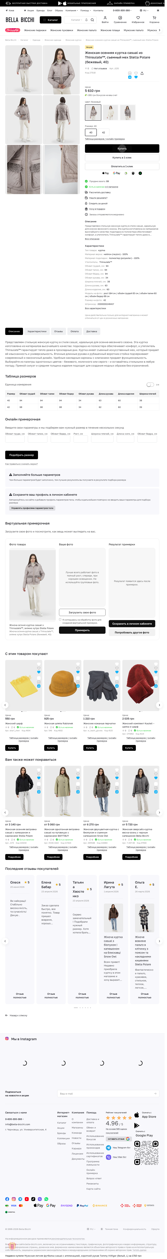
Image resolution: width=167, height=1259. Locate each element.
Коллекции (63, 1138)
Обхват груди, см (15, 433)
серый (128, 112)
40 (90, 132)
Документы (78, 1158)
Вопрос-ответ (94, 1178)
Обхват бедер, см (60, 433)
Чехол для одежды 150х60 (39, 1255)
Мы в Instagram (24, 1039)
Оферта (155, 1229)
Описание (14, 331)
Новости (76, 1138)
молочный (110, 112)
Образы (61, 1143)
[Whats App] (46, 1199)
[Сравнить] (130, 73)
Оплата (75, 331)
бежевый (93, 112)
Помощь (91, 1112)
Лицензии (77, 1153)
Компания (78, 1112)
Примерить (82, 630)
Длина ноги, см (125, 433)
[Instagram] (14, 1199)
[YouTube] (27, 1199)
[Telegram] (20, 1199)
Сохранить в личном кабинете (132, 623)
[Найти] (92, 19)
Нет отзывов (100, 68)
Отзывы (58, 331)
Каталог (61, 1122)
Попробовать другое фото (132, 632)
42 (103, 132)
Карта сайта (93, 1188)
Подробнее (14, 857)
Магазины (77, 1127)
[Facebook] (7, 1199)
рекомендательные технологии (67, 1238)
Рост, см (78, 433)
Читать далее (139, 1250)
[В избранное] (136, 73)
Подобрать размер (21, 455)
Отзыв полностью (19, 995)
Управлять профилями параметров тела (32, 508)
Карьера (76, 1148)
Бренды (61, 1133)
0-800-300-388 (121, 10)
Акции (60, 1127)
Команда (77, 1132)
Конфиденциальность (134, 1229)
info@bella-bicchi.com (17, 1124)
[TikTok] (33, 1199)
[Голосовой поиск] (86, 19)
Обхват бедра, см (147, 433)
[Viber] (40, 1199)
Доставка (91, 331)
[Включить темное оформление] (158, 10)
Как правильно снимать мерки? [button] (21, 464)
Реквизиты (92, 1183)
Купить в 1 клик (122, 157)
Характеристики (37, 331)
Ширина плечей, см (102, 433)
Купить (122, 148)
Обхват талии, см (37, 433)
